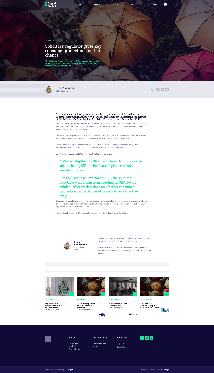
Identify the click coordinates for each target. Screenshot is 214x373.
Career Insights (123, 347)
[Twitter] (147, 338)
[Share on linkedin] (167, 89)
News (79, 4)
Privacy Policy (74, 349)
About (155, 4)
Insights (97, 4)
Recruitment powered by (59, 370)
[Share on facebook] (157, 89)
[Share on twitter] (162, 89)
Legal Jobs (121, 344)
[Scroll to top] (48, 339)
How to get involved (73, 345)
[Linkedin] (151, 338)
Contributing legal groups (99, 345)
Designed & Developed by (154, 370)
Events (115, 4)
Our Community (100, 337)
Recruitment (135, 4)
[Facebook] (142, 338)
